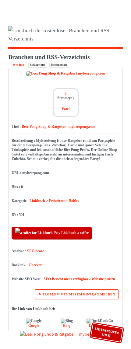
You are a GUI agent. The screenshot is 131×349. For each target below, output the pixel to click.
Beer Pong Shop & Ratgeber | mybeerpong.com (58, 126)
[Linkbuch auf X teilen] (105, 10)
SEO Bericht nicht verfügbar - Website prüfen (79, 279)
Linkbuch (37, 201)
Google (33, 325)
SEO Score (35, 251)
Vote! (66, 109)
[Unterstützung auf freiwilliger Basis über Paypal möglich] (114, 10)
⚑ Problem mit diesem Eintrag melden (76, 294)
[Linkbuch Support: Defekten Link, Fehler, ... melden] (123, 10)
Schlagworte (37, 64)
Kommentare (59, 64)
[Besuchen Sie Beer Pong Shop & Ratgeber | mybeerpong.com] (65, 73)
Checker (35, 265)
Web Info (18, 64)
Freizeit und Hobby (64, 201)
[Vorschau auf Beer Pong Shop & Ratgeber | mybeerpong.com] (65, 334)
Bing (66, 325)
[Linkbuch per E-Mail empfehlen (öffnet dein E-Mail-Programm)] (96, 10)
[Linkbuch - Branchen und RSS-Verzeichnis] (65, 34)
